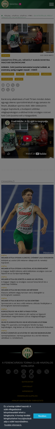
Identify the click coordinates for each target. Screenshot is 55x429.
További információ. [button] (13, 425)
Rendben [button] (42, 416)
